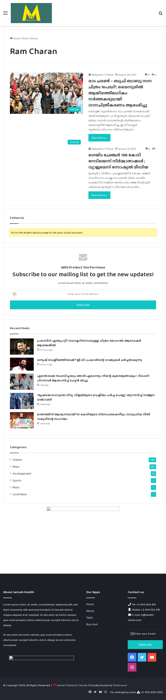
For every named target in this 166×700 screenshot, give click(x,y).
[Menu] (5, 14)
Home (17, 38)
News (16, 466)
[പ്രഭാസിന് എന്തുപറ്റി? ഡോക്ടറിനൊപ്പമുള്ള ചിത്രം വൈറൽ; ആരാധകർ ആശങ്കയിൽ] (22, 346)
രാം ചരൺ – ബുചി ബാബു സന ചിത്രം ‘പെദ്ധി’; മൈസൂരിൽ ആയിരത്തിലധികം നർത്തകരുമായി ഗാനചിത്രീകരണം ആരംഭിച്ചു (120, 93)
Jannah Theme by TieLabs (72, 685)
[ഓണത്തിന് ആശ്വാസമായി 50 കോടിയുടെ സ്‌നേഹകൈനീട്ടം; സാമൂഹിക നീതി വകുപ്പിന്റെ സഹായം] (22, 420)
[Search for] (160, 14)
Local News (20, 494)
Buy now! (92, 624)
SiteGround (120, 685)
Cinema (17, 459)
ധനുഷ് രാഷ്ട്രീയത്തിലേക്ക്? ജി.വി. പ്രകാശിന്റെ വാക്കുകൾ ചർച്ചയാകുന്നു (89, 360)
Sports (17, 480)
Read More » (99, 138)
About (90, 611)
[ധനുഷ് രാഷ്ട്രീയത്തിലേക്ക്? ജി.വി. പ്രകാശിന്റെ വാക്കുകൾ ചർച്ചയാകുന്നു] (22, 364)
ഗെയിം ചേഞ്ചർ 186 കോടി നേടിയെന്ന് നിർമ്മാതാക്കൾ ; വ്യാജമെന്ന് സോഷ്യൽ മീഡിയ (118, 161)
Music (16, 487)
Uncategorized (22, 473)
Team (89, 617)
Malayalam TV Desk (102, 75)
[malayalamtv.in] (31, 13)
